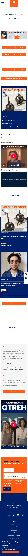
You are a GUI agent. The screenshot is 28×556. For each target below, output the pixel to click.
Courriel (6, 467)
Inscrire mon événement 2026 (15, 48)
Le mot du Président (14, 532)
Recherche (4, 243)
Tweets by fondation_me (7, 138)
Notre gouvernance (14, 538)
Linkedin (26, 278)
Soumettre (7, 489)
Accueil (14, 521)
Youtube (18, 515)
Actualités (14, 524)
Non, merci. (15, 552)
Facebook (26, 274)
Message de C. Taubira (14, 535)
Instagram (23, 515)
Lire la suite (13, 126)
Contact (14, 503)
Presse (14, 510)
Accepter (5, 552)
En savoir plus (6, 245)
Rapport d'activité (14, 509)
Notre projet (14, 530)
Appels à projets (14, 526)
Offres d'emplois (14, 507)
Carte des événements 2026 (15, 55)
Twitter (26, 282)
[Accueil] (14, 3)
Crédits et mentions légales (14, 505)
